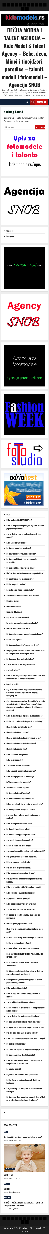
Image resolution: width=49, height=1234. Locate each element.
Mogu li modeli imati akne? (16, 748)
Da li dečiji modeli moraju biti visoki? (20, 809)
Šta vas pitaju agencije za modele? (19, 840)
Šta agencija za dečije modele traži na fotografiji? (25, 851)
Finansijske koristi (13, 606)
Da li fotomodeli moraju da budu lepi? (20, 798)
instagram (10, 236)
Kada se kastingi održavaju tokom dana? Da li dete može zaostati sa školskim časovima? (25, 677)
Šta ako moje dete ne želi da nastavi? (20, 909)
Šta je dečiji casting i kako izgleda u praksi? (23, 1137)
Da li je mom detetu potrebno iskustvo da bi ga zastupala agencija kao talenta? (24, 972)
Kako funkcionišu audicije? (16, 988)
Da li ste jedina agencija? (16, 1043)
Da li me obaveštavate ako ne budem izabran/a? (24, 634)
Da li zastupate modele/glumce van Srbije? (22, 645)
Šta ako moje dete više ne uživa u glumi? (22, 1032)
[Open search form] (27, 102)
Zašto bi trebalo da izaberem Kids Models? (22, 595)
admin (6, 1140)
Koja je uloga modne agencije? (18, 898)
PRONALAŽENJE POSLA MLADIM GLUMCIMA (22, 948)
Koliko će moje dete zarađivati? (18, 942)
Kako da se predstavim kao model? (19, 823)
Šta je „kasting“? (13, 670)
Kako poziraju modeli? (14, 759)
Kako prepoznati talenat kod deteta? (20, 873)
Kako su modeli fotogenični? (17, 754)
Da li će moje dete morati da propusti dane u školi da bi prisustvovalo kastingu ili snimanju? (25, 1098)
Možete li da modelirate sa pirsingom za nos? (23, 737)
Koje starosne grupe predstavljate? (20, 589)
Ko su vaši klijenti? (13, 1068)
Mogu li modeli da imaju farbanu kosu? (21, 743)
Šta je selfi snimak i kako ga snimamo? (21, 1002)
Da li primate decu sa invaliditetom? (20, 659)
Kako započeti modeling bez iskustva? (21, 770)
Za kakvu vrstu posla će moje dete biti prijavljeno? (25, 1049)
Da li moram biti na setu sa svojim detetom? (23, 1021)
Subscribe (41, 101)
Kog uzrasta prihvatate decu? (17, 617)
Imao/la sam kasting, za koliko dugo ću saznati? (24, 937)
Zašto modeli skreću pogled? (17, 787)
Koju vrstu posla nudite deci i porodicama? (22, 1074)
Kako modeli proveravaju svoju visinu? (21, 903)
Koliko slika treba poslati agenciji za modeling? (24, 721)
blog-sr (6, 1184)
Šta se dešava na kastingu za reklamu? (21, 664)
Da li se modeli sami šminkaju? (18, 793)
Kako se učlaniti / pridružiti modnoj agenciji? (24, 887)
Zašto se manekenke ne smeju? (18, 782)
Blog (5, 1132)
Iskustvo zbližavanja (14, 611)
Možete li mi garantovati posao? (18, 628)
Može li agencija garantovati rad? (19, 923)
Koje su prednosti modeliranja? (18, 862)
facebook (9, 230)
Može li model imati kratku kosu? (19, 726)
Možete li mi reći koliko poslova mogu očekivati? (25, 573)
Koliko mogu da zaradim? (16, 584)
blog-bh (7, 1197)
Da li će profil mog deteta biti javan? (20, 567)
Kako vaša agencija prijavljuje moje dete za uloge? (25, 1038)
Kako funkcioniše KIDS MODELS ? (19, 520)
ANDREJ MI (8, 1174)
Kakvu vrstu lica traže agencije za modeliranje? (24, 804)
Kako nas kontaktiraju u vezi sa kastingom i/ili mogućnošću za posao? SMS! (24, 1062)
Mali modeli (10, 1169)
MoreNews (35, 1228)
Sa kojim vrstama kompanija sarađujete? (22, 622)
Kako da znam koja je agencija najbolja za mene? (24, 715)
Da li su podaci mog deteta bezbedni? (20, 1054)
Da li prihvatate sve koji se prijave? (20, 578)
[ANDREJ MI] (24, 1158)
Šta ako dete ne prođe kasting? (18, 867)
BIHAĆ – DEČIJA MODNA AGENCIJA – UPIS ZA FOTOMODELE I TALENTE (23, 1204)
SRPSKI (7, 1188)
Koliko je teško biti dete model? (19, 845)
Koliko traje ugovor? (14, 639)
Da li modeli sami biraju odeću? (18, 829)
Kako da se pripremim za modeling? (20, 776)
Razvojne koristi (12, 600)
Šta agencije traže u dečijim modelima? (21, 856)
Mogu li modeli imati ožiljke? (17, 732)
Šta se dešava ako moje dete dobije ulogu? (23, 1016)
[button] (3, 101)
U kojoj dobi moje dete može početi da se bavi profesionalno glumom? (24, 981)
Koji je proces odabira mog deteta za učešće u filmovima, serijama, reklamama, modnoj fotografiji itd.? (24, 692)
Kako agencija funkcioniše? (16, 542)
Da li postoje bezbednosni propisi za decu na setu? (25, 1027)
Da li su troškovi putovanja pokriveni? (21, 553)
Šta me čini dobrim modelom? (18, 765)
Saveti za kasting (12, 684)
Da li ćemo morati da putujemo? (18, 548)
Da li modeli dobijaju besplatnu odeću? (21, 834)
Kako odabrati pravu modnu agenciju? (20, 892)
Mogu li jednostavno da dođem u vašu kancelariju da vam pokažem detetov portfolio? (25, 652)
